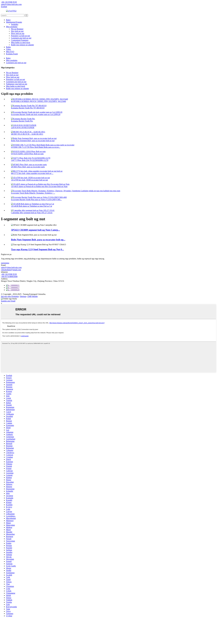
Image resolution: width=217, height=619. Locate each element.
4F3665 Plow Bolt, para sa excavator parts (28, 167)
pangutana (5, 263)
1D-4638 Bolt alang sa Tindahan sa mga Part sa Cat (31, 206)
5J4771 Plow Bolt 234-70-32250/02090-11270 (29, 160)
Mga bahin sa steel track (20, 42)
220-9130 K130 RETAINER (22, 127)
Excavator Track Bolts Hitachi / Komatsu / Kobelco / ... (33, 193)
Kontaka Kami (12, 54)
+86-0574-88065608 (9, 276)
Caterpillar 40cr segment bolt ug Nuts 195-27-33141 (31, 213)
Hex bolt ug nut (17, 31)
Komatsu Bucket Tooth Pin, (22, 121)
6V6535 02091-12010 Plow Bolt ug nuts (27, 154)
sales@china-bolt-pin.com (11, 267)
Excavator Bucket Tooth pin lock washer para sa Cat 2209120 (35, 114)
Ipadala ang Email (8, 301)
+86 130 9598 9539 (9, 274)
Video (8, 49)
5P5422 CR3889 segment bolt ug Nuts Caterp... (35, 230)
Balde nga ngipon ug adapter (22, 45)
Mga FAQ (10, 52)
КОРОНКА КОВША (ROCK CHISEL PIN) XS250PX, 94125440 (38, 101)
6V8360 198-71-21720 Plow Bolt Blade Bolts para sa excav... (35, 147)
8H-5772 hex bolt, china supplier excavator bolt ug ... (32, 173)
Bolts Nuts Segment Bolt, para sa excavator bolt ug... (38, 239)
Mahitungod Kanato (14, 22)
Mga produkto (11, 27)
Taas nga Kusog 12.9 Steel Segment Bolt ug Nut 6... (37, 249)
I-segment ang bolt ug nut (21, 38)
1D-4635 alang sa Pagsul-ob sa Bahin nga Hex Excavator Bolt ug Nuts (39, 186)
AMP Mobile (32, 296)
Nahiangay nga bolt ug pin (16, 84)
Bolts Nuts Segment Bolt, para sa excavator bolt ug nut (33, 141)
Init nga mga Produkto (10, 296)
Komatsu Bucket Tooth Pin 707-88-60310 (27, 108)
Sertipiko (14, 24)
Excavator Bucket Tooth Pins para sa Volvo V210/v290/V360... (36, 199)
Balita (8, 47)
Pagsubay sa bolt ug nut (20, 36)
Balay (8, 20)
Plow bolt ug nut (17, 33)
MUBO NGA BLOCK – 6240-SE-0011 (27, 134)
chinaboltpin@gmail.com (11, 270)
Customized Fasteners (19, 40)
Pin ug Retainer (17, 29)
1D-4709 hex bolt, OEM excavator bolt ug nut (29, 180)
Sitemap (23, 296)
